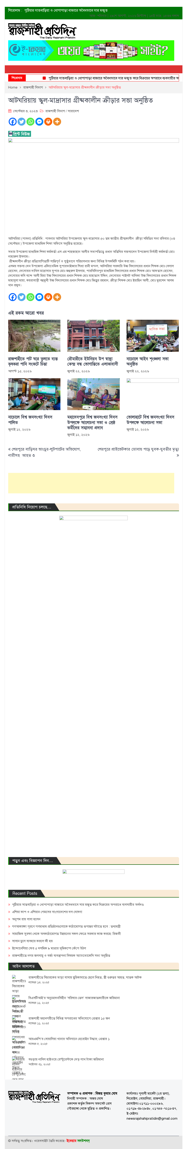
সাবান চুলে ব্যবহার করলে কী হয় (32, 941)
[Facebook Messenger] (39, 122)
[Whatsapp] (30, 122)
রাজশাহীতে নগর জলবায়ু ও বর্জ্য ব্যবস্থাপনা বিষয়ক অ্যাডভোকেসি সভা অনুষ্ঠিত (61, 956)
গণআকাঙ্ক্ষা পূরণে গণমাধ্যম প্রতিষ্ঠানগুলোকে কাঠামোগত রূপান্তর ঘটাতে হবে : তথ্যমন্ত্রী (66, 926)
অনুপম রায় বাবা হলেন (26, 919)
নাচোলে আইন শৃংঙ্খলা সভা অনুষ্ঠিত (148, 361)
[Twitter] (22, 122)
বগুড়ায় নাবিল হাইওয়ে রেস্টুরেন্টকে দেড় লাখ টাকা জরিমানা (66, 1059)
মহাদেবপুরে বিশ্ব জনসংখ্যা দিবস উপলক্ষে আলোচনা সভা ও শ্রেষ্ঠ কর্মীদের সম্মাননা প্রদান (92, 423)
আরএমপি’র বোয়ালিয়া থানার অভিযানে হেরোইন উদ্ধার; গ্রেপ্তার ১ (69, 1039)
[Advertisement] (91, 483)
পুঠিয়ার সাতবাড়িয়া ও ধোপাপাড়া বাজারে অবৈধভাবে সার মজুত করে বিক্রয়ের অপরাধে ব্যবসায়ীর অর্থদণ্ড (108, 78)
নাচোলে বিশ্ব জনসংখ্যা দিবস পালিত (30, 420)
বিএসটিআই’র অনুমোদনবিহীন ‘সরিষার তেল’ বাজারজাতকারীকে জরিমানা (74, 998)
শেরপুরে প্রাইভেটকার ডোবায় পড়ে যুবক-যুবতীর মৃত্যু (138, 449)
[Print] (48, 122)
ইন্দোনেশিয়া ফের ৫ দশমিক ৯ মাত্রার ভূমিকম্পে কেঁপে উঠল (49, 948)
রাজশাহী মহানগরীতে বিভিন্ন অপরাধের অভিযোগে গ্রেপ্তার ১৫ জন (69, 1018)
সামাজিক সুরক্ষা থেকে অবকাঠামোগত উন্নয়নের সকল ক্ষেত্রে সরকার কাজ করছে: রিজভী (66, 934)
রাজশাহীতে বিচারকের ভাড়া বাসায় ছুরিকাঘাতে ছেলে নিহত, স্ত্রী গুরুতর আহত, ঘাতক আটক (85, 977)
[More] (57, 122)
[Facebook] (13, 122)
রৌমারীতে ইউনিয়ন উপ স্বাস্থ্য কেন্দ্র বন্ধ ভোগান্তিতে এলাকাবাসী (92, 361)
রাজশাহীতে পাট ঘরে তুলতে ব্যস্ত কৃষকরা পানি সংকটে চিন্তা (33, 361)
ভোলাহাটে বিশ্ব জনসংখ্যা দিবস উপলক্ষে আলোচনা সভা (150, 420)
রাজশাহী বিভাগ (55, 111)
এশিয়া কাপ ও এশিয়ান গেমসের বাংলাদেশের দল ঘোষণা (47, 912)
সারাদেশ (73, 111)
